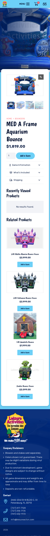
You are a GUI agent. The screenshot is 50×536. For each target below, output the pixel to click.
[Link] (5, 4)
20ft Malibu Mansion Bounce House (25, 254)
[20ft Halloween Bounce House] (25, 270)
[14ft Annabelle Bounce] (25, 314)
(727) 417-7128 (18, 508)
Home (9, 119)
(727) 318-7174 (18, 511)
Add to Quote (25, 156)
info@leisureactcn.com (22, 519)
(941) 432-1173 (18, 514)
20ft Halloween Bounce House (25, 298)
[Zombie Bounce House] (25, 358)
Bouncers (20, 119)
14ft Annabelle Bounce (25, 342)
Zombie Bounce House (25, 386)
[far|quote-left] (45, 3)
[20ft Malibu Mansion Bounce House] (25, 226)
